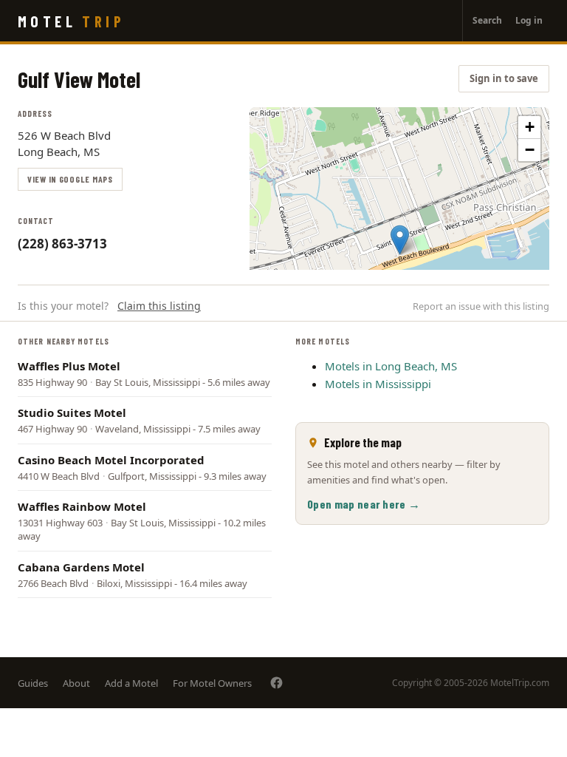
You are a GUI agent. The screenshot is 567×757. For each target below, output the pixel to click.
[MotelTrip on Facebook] (276, 683)
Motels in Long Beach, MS (391, 366)
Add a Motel (131, 683)
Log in (529, 20)
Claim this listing (159, 306)
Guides (33, 683)
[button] (400, 240)
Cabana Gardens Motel (81, 567)
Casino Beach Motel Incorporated (111, 459)
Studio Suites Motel (72, 412)
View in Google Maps (70, 179)
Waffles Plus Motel (69, 366)
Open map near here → (363, 504)
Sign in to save (504, 78)
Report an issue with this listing (481, 306)
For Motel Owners (212, 683)
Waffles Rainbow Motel (82, 506)
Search (487, 20)
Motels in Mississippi (378, 383)
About (76, 683)
